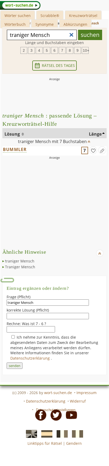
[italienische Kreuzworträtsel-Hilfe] (76, 433)
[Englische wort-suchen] (30, 433)
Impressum (86, 392)
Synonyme (44, 24)
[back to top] (89, 140)
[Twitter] (54, 414)
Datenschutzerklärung (30, 358)
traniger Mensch (19, 261)
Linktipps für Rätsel (45, 443)
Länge (95, 134)
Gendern (74, 443)
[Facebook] (39, 414)
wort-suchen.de (58, 392)
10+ (86, 50)
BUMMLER (15, 149)
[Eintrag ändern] (102, 150)
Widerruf (78, 401)
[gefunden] (93, 150)
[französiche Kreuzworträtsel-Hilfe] (60, 433)
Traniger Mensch (20, 266)
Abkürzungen (75, 24)
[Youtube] (70, 414)
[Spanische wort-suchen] (45, 433)
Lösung (12, 134)
